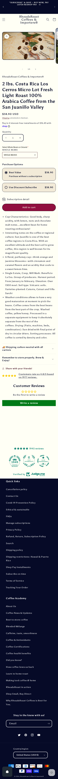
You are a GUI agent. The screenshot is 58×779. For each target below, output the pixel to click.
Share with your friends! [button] (19, 368)
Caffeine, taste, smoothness (21, 633)
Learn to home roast (17, 673)
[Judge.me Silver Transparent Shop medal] (43, 461)
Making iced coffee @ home (21, 680)
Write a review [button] (29, 403)
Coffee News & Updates (19, 613)
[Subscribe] (48, 723)
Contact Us (12, 496)
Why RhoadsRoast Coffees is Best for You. (26, 702)
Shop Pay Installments (18, 567)
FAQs (9, 516)
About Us (11, 606)
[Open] (7, 772)
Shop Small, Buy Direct (18, 694)
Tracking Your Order (17, 587)
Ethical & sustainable (17, 509)
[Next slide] (54, 6)
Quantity (6, 132)
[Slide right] (35, 69)
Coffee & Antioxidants (18, 640)
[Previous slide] (3, 7)
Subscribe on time (16, 574)
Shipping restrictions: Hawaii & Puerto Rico (27, 559)
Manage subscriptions (18, 523)
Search (10, 543)
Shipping (5, 118)
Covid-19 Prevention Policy (21, 503)
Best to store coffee (17, 619)
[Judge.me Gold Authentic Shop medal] (29, 461)
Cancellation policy (16, 489)
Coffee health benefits (18, 653)
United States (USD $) (28, 755)
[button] (3, 19)
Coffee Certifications (17, 646)
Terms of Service (15, 581)
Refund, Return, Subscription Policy (26, 536)
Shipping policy (14, 550)
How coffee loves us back (20, 667)
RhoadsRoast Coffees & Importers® (32, 776)
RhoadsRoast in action (18, 687)
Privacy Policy (13, 530)
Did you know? (14, 660)
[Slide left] (22, 69)
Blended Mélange (15, 626)
